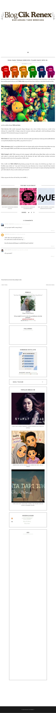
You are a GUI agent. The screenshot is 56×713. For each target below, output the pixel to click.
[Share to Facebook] (31, 212)
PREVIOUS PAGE (50, 284)
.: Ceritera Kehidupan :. (27, 518)
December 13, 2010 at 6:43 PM (17, 234)
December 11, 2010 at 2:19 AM (22, 224)
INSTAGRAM (34, 374)
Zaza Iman (27, 523)
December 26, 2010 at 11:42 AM (20, 249)
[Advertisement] (28, 36)
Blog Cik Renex (27, 521)
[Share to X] (28, 212)
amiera (7, 234)
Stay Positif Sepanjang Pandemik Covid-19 (10, 208)
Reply (53, 230)
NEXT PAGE (4, 284)
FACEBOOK (27, 374)
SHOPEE (21, 374)
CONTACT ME (31, 320)
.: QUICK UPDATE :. (27, 519)
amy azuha (8, 249)
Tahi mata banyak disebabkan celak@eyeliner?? (28, 208)
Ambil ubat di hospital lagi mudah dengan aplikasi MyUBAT (46, 208)
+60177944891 (34, 372)
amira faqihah (9, 224)
